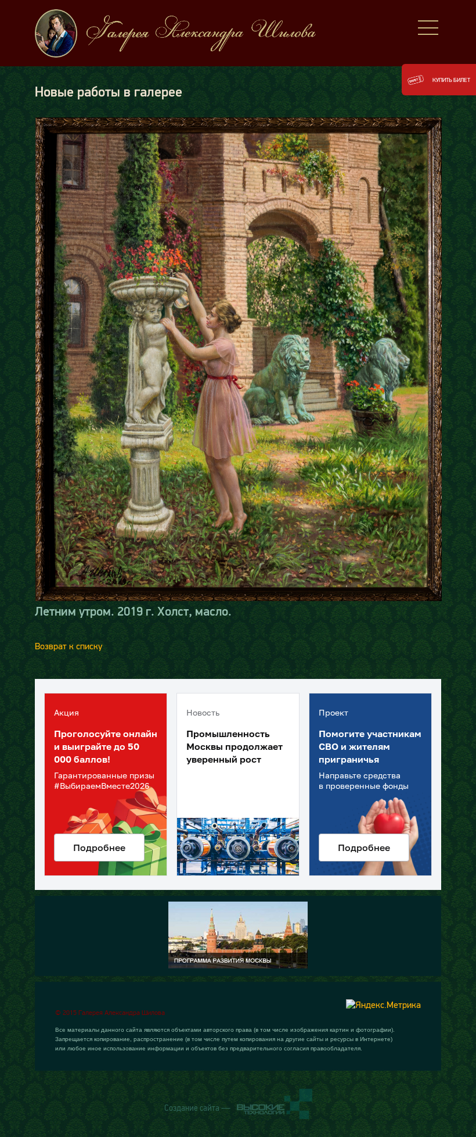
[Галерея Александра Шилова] (186, 33)
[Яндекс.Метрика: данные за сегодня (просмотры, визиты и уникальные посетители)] (383, 1004)
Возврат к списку (68, 646)
